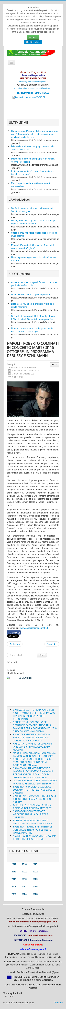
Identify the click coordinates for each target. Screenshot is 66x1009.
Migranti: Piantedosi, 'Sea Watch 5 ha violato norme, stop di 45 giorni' (33, 246)
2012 (35, 871)
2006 (35, 886)
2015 (34, 864)
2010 (24, 879)
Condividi (14, 632)
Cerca (42, 655)
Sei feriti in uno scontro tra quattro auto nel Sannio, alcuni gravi (32, 209)
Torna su (58, 1002)
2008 (14, 886)
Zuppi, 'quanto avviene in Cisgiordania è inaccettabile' (30, 185)
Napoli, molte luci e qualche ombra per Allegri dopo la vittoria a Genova (33, 222)
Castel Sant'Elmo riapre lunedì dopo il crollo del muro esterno (34, 234)
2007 (24, 886)
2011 (14, 879)
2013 (24, 871)
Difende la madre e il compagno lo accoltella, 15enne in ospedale (33, 148)
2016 (24, 864)
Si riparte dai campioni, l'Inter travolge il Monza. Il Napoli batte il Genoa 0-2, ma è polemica (34, 317)
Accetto (33, 37)
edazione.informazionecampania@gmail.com (33, 88)
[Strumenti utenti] (54, 364)
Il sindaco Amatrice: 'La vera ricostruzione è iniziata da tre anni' (32, 172)
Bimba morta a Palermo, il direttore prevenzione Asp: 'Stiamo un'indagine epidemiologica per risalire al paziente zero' (34, 134)
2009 (35, 879)
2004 (24, 894)
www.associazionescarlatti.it (34, 627)
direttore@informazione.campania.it (33, 81)
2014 (14, 871)
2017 (14, 864)
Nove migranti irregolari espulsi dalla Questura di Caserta (35, 259)
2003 (35, 894)
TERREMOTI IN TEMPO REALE (33, 92)
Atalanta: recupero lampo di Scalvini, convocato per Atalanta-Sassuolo (34, 284)
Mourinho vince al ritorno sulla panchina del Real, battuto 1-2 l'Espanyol (32, 330)
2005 (14, 894)
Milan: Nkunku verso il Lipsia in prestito (30, 294)
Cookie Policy (33, 42)
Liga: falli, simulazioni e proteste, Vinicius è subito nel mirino (32, 305)
